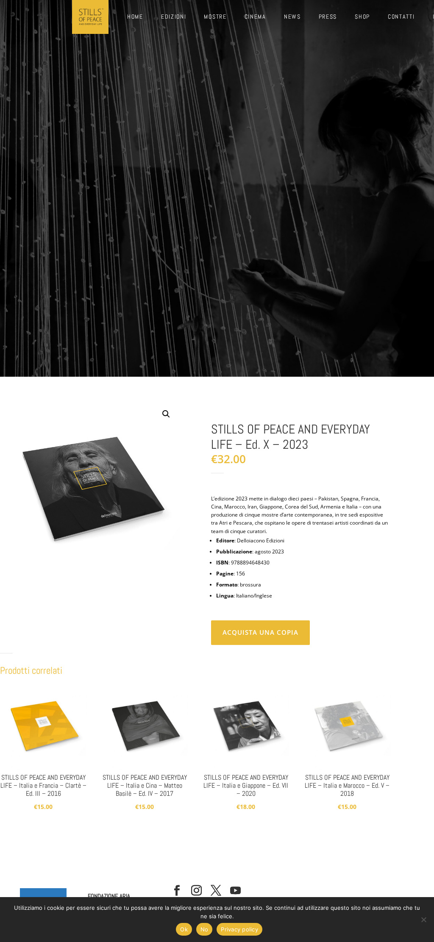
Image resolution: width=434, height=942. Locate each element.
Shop (362, 16)
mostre (215, 16)
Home (135, 16)
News (292, 16)
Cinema (255, 16)
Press (328, 16)
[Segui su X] (216, 890)
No (204, 929)
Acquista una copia (260, 632)
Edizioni (173, 16)
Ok (184, 929)
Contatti (401, 16)
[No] (423, 919)
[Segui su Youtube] (235, 890)
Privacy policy (239, 929)
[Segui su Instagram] (196, 890)
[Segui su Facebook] (177, 890)
